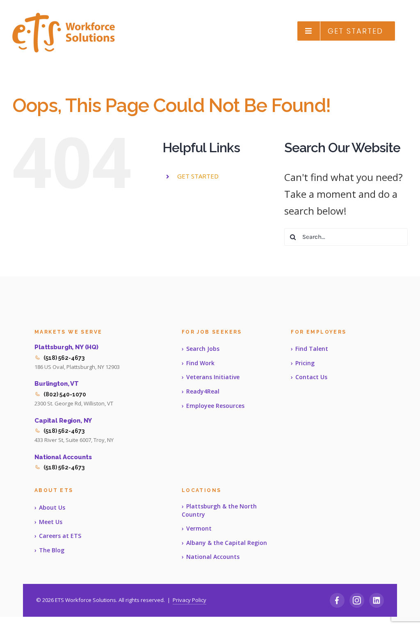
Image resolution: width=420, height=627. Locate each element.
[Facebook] (337, 600)
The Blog (51, 550)
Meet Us (50, 522)
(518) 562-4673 (63, 358)
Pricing (305, 363)
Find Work (200, 363)
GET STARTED (198, 176)
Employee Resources (215, 406)
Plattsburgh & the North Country (219, 510)
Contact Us (311, 377)
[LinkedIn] (376, 600)
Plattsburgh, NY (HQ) (66, 347)
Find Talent (311, 348)
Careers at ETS (60, 536)
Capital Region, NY (63, 420)
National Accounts (62, 457)
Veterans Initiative (213, 377)
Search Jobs (202, 348)
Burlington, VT (56, 383)
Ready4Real (202, 391)
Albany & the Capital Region (226, 543)
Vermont (199, 528)
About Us (52, 507)
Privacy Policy (189, 600)
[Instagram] (356, 600)
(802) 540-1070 (64, 394)
